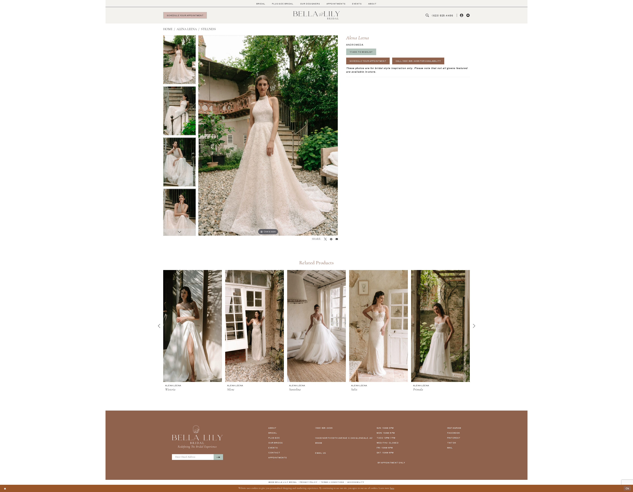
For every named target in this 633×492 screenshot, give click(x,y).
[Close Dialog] (5, 488)
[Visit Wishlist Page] (468, 15)
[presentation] (192, 326)
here (392, 488)
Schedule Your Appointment (368, 61)
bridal (272, 432)
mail (450, 447)
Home (167, 29)
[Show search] (427, 15)
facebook (453, 432)
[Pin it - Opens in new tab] (331, 239)
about (272, 428)
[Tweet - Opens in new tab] (325, 239)
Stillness (208, 29)
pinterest (453, 437)
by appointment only (391, 462)
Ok (627, 488)
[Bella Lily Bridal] (316, 15)
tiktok (451, 442)
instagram (454, 428)
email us (320, 453)
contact (274, 452)
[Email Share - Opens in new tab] (337, 239)
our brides (275, 442)
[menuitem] (261, 3)
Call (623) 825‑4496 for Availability (418, 61)
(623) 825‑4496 (323, 428)
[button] (462, 15)
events (273, 447)
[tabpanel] (179, 60)
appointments (277, 457)
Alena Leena (187, 29)
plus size (274, 437)
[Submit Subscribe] (218, 457)
